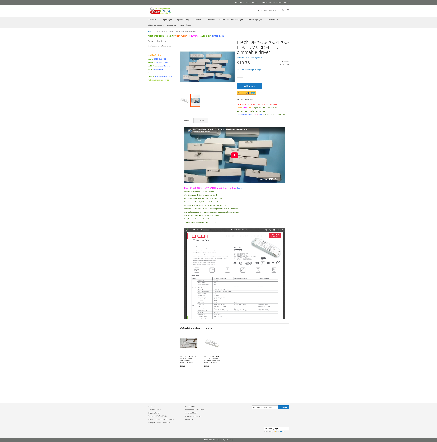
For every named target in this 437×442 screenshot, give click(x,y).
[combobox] (271, 10)
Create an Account (268, 2)
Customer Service (154, 410)
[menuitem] (152, 19)
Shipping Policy (154, 413)
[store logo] (160, 10)
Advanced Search (191, 413)
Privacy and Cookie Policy (194, 410)
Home (150, 31)
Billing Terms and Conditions (159, 422)
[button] (283, 2)
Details (186, 120)
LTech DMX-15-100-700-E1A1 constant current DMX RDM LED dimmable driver (212, 359)
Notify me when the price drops (249, 70)
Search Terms (190, 406)
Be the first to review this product (249, 58)
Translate (281, 431)
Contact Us (189, 419)
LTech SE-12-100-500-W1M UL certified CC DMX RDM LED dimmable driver (188, 359)
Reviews (201, 120)
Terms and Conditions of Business (161, 419)
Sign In (254, 2)
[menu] (218, 22)
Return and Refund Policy (157, 416)
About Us (151, 406)
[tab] (187, 120)
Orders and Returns (193, 416)
